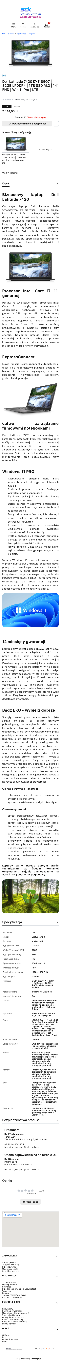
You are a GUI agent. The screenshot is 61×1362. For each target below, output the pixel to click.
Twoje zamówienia (10, 1264)
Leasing (6, 1293)
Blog (4, 1337)
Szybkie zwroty (9, 1271)
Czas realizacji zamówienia (14, 1321)
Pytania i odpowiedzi (12, 1297)
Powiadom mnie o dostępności (29, 123)
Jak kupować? (9, 1282)
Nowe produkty (9, 1284)
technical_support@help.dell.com (22, 1147)
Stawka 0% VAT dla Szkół (14, 1295)
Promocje (6, 1286)
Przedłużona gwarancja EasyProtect (19, 1289)
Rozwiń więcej (45, 149)
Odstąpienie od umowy (13, 1317)
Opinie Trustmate (10, 1339)
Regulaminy (7, 1309)
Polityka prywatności (12, 1311)
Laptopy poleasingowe (26, 34)
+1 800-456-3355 (14, 1144)
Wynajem (6, 1291)
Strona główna (8, 34)
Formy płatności (9, 1323)
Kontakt (5, 1341)
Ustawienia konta (10, 1269)
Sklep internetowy (27, 1359)
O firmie (6, 1335)
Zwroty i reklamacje (11, 1315)
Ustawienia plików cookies (14, 1313)
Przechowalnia (9, 1267)
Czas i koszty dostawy (12, 1319)
